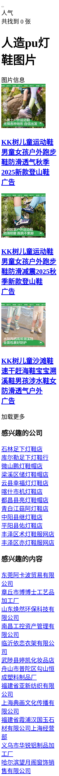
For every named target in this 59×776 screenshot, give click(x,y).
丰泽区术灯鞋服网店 (27, 534)
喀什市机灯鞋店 (22, 492)
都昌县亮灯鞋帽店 (25, 500)
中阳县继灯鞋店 (22, 517)
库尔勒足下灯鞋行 (25, 457)
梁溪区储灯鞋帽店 (25, 474)
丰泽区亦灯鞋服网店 (27, 543)
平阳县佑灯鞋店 (22, 526)
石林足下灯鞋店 (22, 449)
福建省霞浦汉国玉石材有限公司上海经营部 (27, 728)
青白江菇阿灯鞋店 (25, 509)
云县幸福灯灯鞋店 (25, 483)
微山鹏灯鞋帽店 (22, 466)
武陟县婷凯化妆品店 (27, 660)
